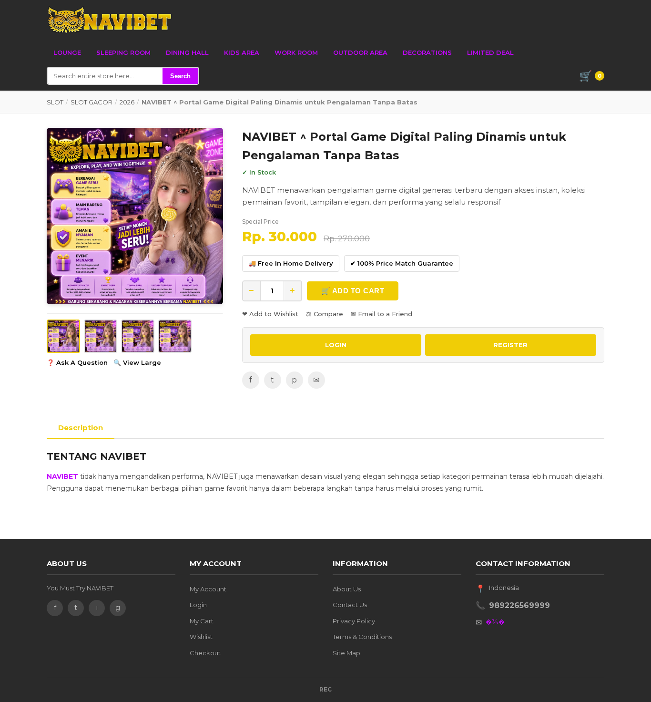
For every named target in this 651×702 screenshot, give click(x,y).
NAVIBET (62, 476)
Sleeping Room (123, 52)
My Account (208, 589)
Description (80, 427)
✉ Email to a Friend (381, 314)
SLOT (55, 102)
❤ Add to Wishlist (270, 314)
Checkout (205, 653)
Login (198, 605)
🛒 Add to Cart (353, 291)
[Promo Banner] (135, 216)
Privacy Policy (354, 621)
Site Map (346, 653)
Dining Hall (187, 52)
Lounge (67, 52)
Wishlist (201, 636)
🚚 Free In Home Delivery (290, 263)
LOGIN (335, 345)
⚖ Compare (324, 314)
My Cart (202, 621)
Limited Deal (490, 52)
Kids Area (241, 52)
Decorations (427, 52)
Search (180, 76)
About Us (347, 589)
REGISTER (510, 345)
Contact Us (350, 605)
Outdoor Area (360, 52)
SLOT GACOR (91, 102)
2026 (127, 102)
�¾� (495, 621)
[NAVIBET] (109, 20)
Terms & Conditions (362, 636)
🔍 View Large (137, 362)
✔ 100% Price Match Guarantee (401, 263)
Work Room (296, 52)
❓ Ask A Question (77, 362)
